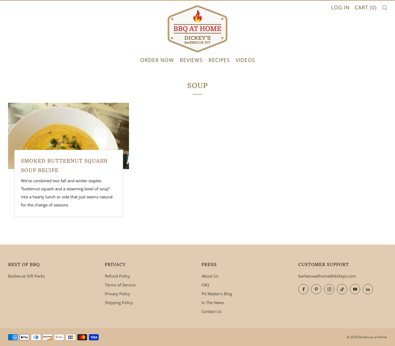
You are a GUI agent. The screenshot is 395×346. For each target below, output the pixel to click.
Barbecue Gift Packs (26, 276)
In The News (213, 302)
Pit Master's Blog (217, 293)
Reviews (191, 60)
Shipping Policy (119, 302)
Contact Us (211, 311)
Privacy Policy (117, 293)
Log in (340, 7)
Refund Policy (117, 276)
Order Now (157, 60)
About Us (210, 276)
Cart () (366, 7)
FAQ (205, 284)
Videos (245, 60)
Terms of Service (120, 284)
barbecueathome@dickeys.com (327, 276)
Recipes (219, 60)
